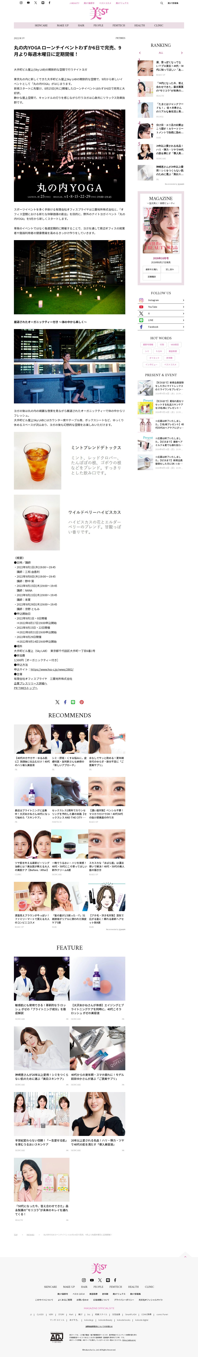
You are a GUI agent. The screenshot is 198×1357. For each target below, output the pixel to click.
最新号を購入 (152, 269)
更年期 (105, 1293)
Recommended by (112, 929)
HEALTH (139, 25)
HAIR (81, 25)
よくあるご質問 (65, 1299)
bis (88, 1314)
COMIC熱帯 (146, 1314)
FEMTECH (119, 25)
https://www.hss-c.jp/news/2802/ (52, 669)
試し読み (170, 269)
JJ (31, 1314)
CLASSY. (40, 1314)
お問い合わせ (83, 1299)
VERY (51, 1314)
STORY (61, 1314)
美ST (80, 1314)
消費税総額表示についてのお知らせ (99, 1326)
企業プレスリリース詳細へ (30, 683)
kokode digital (141, 1319)
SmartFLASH (130, 1314)
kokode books (123, 1319)
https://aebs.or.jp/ (129, 1340)
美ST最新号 (89, 3)
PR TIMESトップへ (26, 688)
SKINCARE (41, 25)
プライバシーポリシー (124, 1299)
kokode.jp (88, 1319)
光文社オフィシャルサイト (151, 1299)
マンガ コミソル (57, 1319)
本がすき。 (74, 1319)
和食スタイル (101, 1314)
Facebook (153, 326)
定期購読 (152, 276)
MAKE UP (63, 25)
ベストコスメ (105, 3)
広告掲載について (101, 1299)
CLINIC (158, 25)
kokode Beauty (105, 1319)
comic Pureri (162, 1314)
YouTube (152, 306)
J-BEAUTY (74, 3)
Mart (71, 1314)
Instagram (153, 300)
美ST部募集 (173, 3)
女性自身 (116, 1314)
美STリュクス (122, 3)
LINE (150, 320)
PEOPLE (98, 25)
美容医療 (93, 1293)
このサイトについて (44, 1299)
